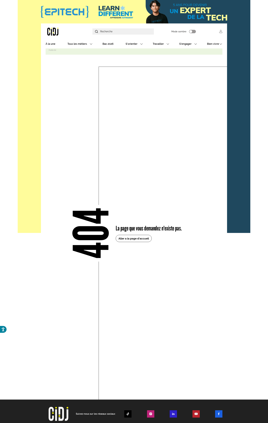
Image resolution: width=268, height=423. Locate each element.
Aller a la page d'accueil (133, 238)
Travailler (158, 43)
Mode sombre (178, 31)
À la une (50, 43)
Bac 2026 (108, 43)
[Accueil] (60, 31)
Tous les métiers (77, 43)
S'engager (185, 43)
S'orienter (131, 43)
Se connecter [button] (220, 31)
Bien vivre (213, 43)
